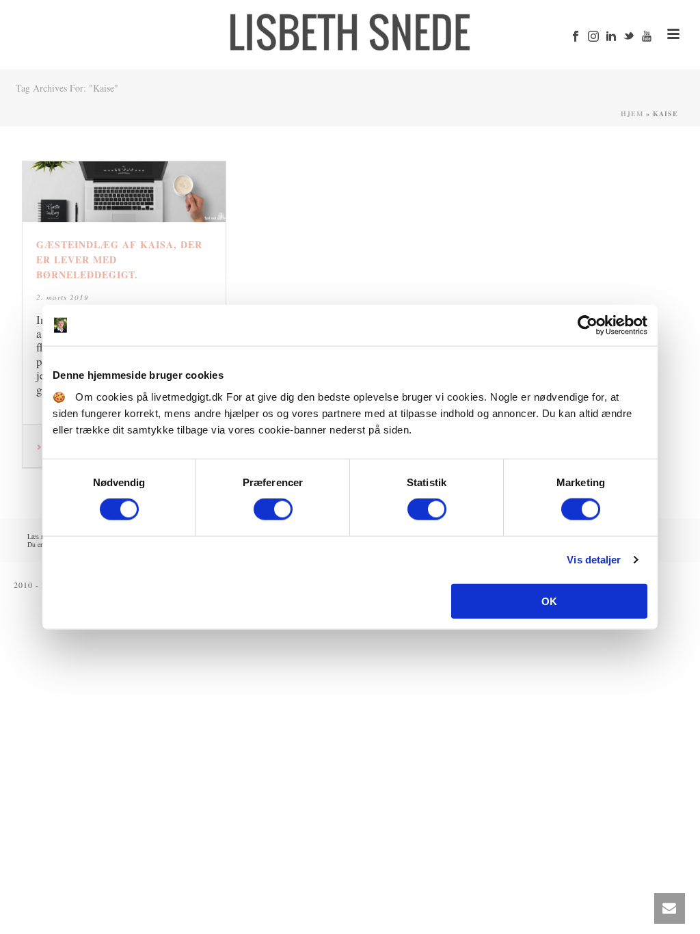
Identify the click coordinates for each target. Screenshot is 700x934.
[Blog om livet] (350, 31)
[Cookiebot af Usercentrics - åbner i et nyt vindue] (587, 325)
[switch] (273, 509)
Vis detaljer (594, 559)
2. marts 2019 (62, 297)
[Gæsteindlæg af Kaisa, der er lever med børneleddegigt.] (124, 191)
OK (549, 600)
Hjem (632, 113)
